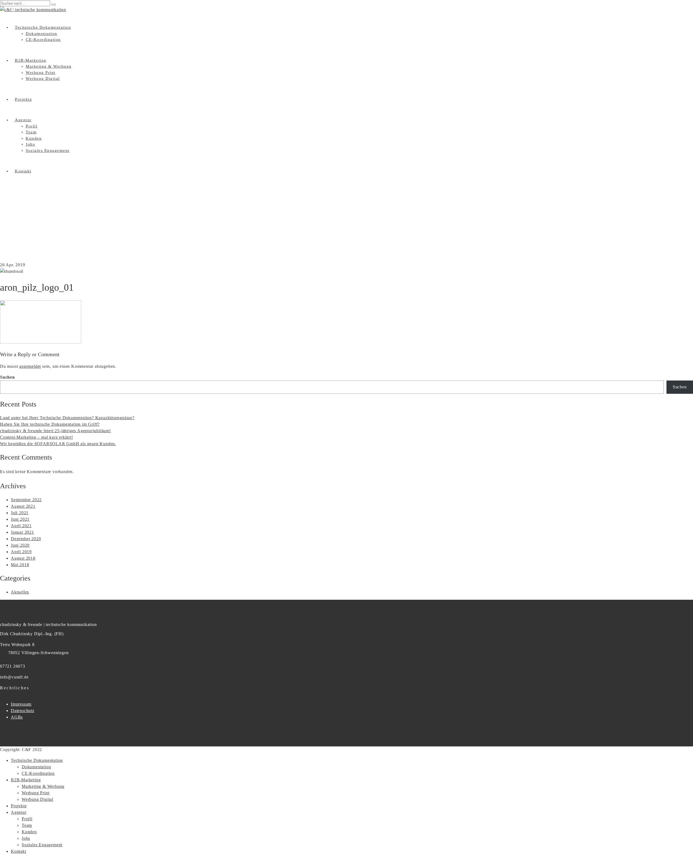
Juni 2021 (20, 519)
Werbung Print (40, 72)
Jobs (30, 144)
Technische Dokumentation (43, 27)
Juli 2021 (19, 512)
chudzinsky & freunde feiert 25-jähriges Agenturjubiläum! (55, 430)
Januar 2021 (22, 532)
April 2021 (21, 525)
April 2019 (21, 551)
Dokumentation (41, 33)
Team (31, 132)
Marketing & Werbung (49, 66)
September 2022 (26, 499)
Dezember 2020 (26, 538)
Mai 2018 (20, 564)
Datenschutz (22, 710)
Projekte (23, 99)
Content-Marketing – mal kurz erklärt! (36, 437)
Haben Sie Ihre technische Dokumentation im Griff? (50, 424)
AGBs (17, 717)
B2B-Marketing (31, 60)
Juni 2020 (20, 545)
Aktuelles (20, 592)
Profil (31, 126)
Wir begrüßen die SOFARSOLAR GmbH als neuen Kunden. (58, 443)
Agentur (23, 120)
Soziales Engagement (48, 150)
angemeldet (30, 366)
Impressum (21, 704)
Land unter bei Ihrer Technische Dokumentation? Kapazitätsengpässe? (67, 417)
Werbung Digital (43, 78)
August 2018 (23, 558)
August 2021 (23, 506)
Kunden (34, 138)
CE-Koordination (43, 39)
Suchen (7, 377)
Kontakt (23, 171)
